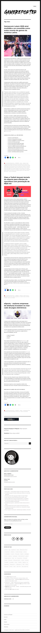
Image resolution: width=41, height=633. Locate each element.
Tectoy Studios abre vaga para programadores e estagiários (16, 498)
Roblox (5, 170)
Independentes (7, 558)
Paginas (24, 562)
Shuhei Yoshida (16, 170)
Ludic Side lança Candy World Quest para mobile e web (15, 497)
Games (21, 163)
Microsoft (25, 558)
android (6, 549)
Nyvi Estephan (16, 169)
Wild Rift (5, 297)
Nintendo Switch (16, 560)
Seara (11, 170)
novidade (6, 562)
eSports (9, 411)
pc (27, 562)
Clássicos (12, 551)
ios (15, 558)
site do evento (8, 131)
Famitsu (16, 166)
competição (6, 411)
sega (13, 170)
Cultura (24, 551)
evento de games (12, 166)
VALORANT (27, 296)
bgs (9, 549)
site (6, 284)
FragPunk (24, 166)
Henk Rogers (9, 168)
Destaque (21, 295)
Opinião (19, 562)
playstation (6, 564)
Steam (27, 564)
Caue (6, 576)
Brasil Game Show (23, 549)
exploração (15, 556)
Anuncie (5, 617)
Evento (5, 556)
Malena (28, 168)
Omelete (20, 169)
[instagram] (21, 538)
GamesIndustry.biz (11, 167)
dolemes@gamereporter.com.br (10, 476)
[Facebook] (13, 538)
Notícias (26, 560)
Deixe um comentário (12, 171)
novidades (11, 562)
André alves (7, 589)
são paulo (8, 170)
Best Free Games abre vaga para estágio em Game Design (16, 495)
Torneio (21, 296)
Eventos (27, 295)
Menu (34, 6)
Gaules (25, 167)
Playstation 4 (12, 564)
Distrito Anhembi (24, 165)
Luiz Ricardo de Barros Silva (9, 163)
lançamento (19, 558)
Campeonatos (25, 410)
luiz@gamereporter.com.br (9, 482)
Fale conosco (6, 624)
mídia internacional (7, 169)
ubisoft (25, 170)
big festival (13, 549)
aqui (29, 385)
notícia (22, 560)
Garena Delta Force (20, 167)
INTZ (11, 296)
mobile (5, 560)
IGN (11, 168)
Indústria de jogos (16, 168)
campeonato (6, 296)
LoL (19, 296)
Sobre (5, 619)
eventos (10, 556)
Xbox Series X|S (25, 566)
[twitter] (17, 538)
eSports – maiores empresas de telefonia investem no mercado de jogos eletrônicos (17, 306)
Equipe (5, 621)
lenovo (25, 168)
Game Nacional (21, 556)
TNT (23, 170)
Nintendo (12, 169)
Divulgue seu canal (12, 576)
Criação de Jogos (19, 551)
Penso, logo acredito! (15, 433)
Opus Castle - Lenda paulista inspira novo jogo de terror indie (17, 491)
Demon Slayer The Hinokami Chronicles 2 (14, 165)
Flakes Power (20, 166)
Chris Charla (25, 164)
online (16, 562)
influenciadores (21, 168)
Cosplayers (6, 165)
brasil (18, 549)
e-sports (24, 295)
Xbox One (19, 566)
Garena (16, 167)
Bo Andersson (20, 164)
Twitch (24, 296)
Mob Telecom (23, 340)
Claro (28, 164)
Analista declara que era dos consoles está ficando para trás (16, 505)
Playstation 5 (19, 564)
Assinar (7, 527)
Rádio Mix (28, 169)
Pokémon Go (25, 169)
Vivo (5, 331)
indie (13, 558)
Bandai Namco (15, 164)
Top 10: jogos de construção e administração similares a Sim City (18, 509)
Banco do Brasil (9, 164)
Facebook (6, 605)
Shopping (6, 626)
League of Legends (15, 296)
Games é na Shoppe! (8, 614)
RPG (23, 564)
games (27, 556)
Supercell (20, 170)
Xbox (15, 566)
